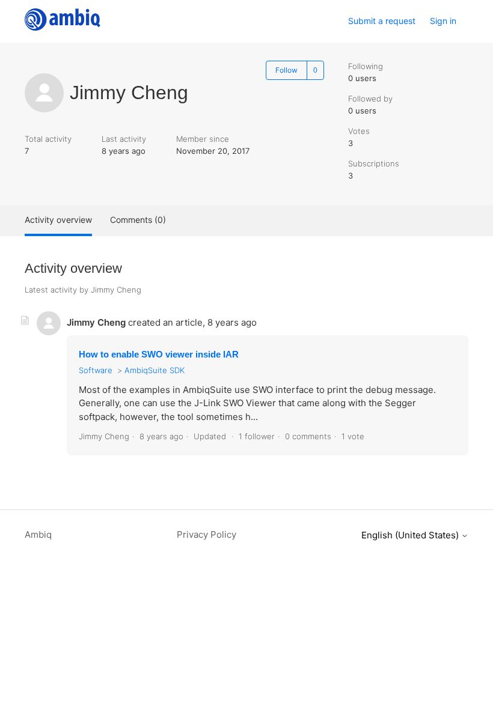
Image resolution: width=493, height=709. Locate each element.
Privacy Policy (206, 534)
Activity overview (58, 220)
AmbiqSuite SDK (154, 370)
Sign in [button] (443, 21)
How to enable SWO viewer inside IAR (159, 354)
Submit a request (381, 21)
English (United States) (411, 535)
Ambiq (38, 534)
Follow (286, 70)
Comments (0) (138, 220)
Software (95, 370)
